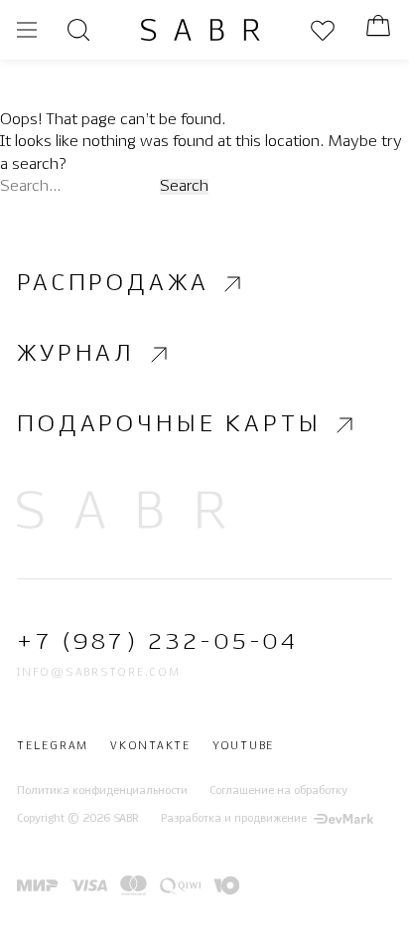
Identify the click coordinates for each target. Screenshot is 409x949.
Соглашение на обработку (278, 790)
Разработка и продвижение (234, 819)
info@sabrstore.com (99, 673)
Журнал (76, 354)
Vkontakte (150, 746)
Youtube (243, 746)
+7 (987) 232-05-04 (157, 642)
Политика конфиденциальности (102, 790)
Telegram (52, 746)
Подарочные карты (169, 424)
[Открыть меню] (27, 30)
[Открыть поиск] (78, 30)
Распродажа (112, 283)
